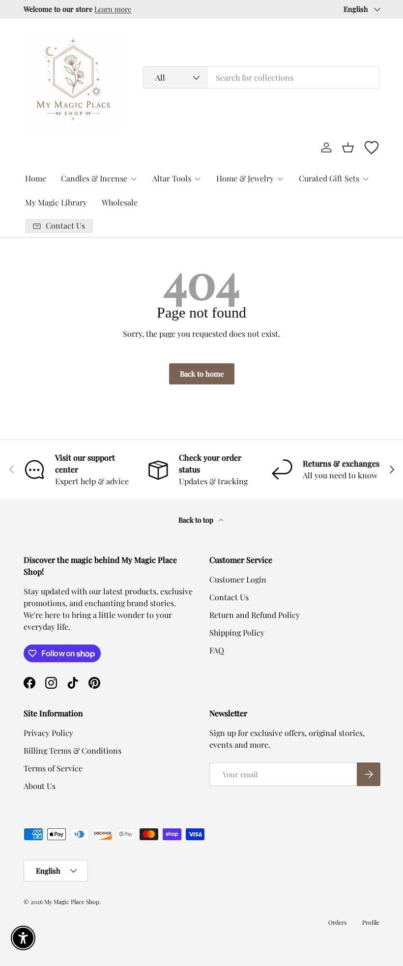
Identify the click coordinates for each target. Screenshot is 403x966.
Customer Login (237, 579)
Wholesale (120, 202)
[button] (348, 147)
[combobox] (261, 77)
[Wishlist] (371, 147)
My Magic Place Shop (71, 902)
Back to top (196, 520)
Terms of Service (53, 768)
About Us (40, 786)
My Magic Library (56, 202)
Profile (370, 922)
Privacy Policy (48, 733)
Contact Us (229, 597)
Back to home (202, 374)
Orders (337, 922)
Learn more (112, 9)
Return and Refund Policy (254, 615)
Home (35, 178)
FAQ (216, 650)
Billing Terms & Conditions (72, 750)
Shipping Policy (236, 632)
